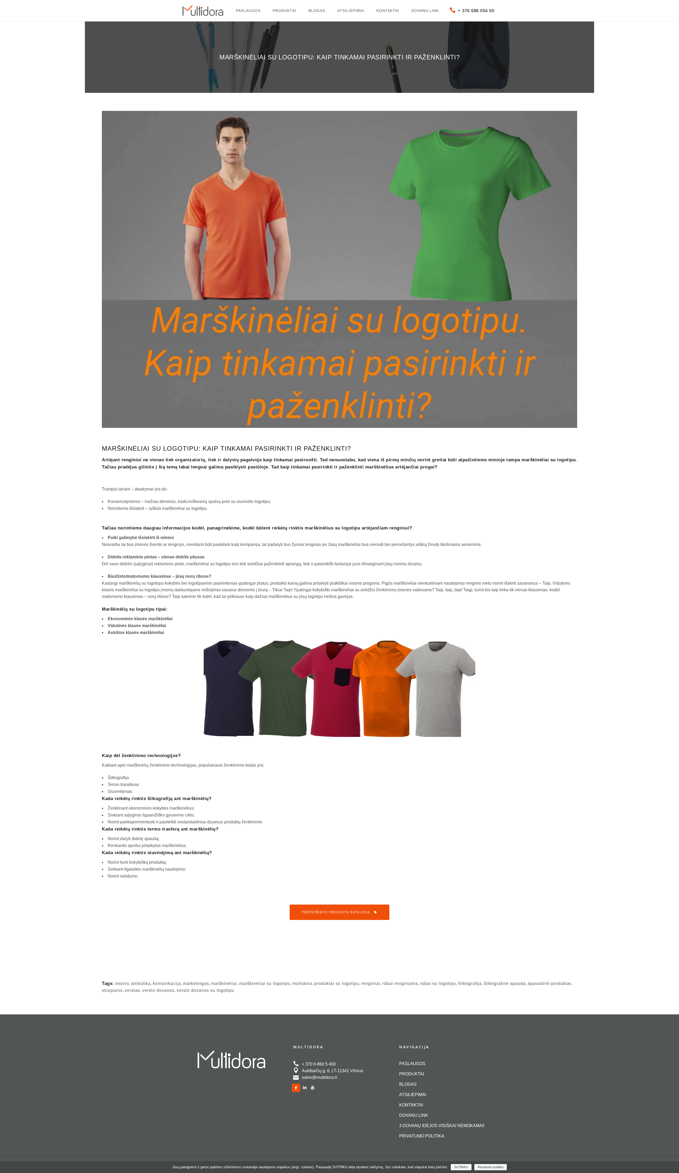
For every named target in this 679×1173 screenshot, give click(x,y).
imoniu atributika (133, 983)
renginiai (370, 983)
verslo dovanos (158, 990)
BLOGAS (408, 1084)
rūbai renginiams (400, 983)
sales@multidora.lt (319, 1077)
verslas (132, 990)
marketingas (196, 983)
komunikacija (167, 983)
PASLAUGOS (412, 1063)
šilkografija (470, 983)
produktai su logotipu (336, 983)
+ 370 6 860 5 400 (319, 1064)
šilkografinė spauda (505, 983)
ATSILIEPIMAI (412, 1094)
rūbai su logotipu (438, 983)
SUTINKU (461, 1167)
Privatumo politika (490, 1167)
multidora (302, 983)
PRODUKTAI (411, 1074)
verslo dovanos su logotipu (205, 990)
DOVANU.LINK (413, 1115)
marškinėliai (224, 983)
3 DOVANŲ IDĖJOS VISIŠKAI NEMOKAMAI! (441, 1125)
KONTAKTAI (411, 1105)
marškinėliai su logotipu (264, 983)
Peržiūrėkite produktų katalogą (336, 912)
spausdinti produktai (549, 983)
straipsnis (112, 990)
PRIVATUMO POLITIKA (421, 1136)
